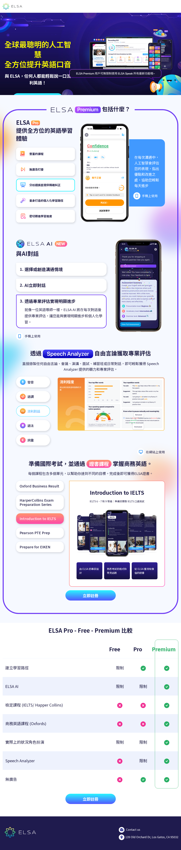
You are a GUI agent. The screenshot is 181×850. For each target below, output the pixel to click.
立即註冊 (90, 595)
